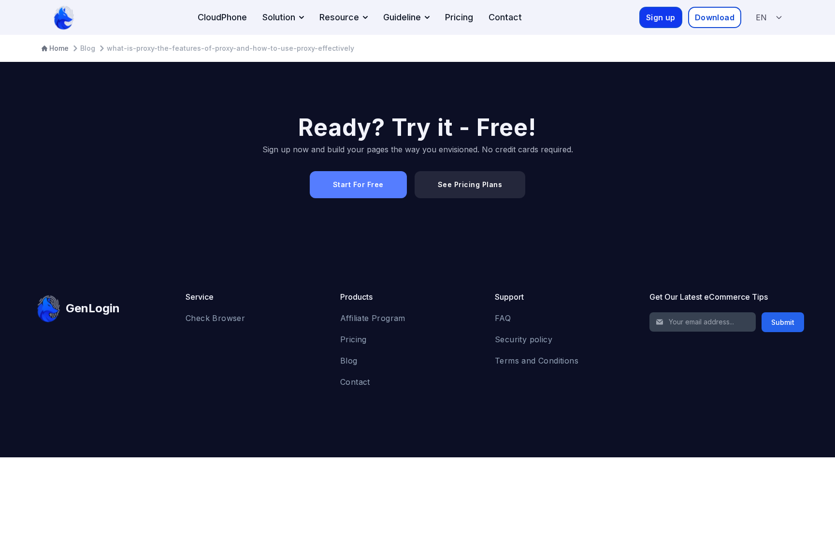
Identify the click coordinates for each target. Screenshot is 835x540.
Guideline (402, 17)
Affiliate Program (372, 318)
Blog (349, 360)
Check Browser (215, 318)
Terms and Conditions (536, 360)
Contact (505, 17)
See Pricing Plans (470, 184)
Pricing (459, 17)
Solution (278, 17)
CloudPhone (222, 17)
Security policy (523, 339)
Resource (339, 17)
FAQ (503, 318)
